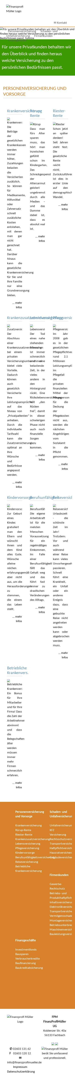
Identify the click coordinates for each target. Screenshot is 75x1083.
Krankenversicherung (28, 825)
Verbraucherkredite (27, 958)
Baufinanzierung (25, 963)
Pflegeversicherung (27, 848)
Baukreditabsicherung (29, 967)
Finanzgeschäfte (25, 940)
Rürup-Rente (23, 830)
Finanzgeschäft (17, 40)
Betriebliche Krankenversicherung (28, 869)
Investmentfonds (26, 949)
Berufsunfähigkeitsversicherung (35, 857)
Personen (22, 31)
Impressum (20, 1067)
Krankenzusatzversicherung (32, 839)
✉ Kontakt (60, 22)
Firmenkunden (43, 36)
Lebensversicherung (27, 843)
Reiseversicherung (26, 862)
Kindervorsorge (25, 852)
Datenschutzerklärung (21, 1071)
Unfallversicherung (61, 825)
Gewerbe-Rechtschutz (57, 886)
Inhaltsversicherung (62, 902)
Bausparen (22, 954)
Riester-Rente (23, 834)
